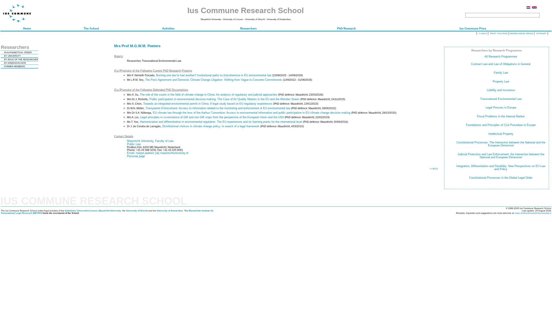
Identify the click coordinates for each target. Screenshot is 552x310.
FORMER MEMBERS (14, 66)
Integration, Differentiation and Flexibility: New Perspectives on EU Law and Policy (500, 167)
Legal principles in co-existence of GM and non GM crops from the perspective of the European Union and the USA (212, 117)
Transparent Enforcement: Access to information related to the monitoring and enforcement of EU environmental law (218, 108)
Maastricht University (140, 141)
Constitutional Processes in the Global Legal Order (500, 177)
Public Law (134, 144)
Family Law (501, 72)
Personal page (136, 156)
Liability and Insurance (501, 90)
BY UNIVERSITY (12, 56)
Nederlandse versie (521, 34)
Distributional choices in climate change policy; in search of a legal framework (210, 126)
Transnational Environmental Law (501, 99)
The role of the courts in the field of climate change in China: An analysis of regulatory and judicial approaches (208, 94)
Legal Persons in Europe (501, 107)
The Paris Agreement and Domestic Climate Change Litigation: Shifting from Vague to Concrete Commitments (213, 79)
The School (91, 28)
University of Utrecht (137, 210)
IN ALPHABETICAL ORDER (18, 52)
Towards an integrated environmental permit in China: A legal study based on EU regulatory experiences (207, 103)
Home (27, 28)
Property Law (501, 81)
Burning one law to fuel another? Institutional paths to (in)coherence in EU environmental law (213, 75)
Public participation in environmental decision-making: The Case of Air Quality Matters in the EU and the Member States (224, 99)
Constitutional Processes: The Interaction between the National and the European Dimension (500, 144)
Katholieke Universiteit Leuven (81, 210)
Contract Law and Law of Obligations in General (500, 64)
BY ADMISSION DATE (15, 63)
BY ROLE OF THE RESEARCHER (21, 59)
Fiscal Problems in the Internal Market (501, 116)
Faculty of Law (164, 141)
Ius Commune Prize (472, 28)
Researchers (248, 28)
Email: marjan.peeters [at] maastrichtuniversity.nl (157, 153)
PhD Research (346, 28)
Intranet (541, 34)
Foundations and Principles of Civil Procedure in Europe (501, 125)
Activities (168, 28)
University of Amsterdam (170, 210)
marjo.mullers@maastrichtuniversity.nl (532, 213)
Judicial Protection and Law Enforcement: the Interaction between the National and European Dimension (501, 156)
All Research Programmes (501, 56)
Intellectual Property (500, 133)
